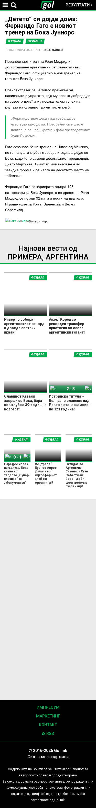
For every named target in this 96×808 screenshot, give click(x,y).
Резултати (78, 5)
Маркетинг (48, 716)
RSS (49, 733)
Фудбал (15, 41)
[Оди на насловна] (49, 5)
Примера (35, 41)
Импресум (48, 707)
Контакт (48, 724)
